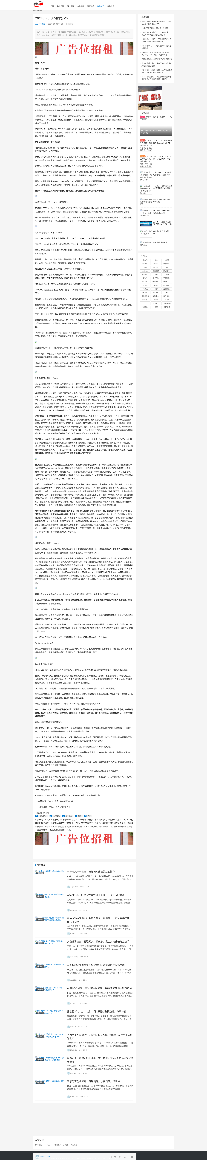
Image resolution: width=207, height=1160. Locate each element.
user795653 (40, 24)
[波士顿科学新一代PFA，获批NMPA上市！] (146, 213)
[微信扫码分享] (115, 1156)
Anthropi (145, 271)
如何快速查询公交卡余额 (146, 300)
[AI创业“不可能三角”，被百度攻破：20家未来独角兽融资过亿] (50, 995)
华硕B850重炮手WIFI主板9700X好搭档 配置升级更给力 (146, 282)
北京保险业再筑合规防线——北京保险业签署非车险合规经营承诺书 (146, 274)
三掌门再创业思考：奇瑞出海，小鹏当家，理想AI (93, 1081)
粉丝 (156, 260)
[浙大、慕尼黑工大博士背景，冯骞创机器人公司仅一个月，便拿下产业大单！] (146, 161)
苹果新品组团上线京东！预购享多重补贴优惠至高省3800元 (167, 278)
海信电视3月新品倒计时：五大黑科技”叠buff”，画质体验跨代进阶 (167, 264)
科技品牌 (70, 6)
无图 (167, 293)
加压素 (167, 260)
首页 (52, 6)
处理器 (167, 300)
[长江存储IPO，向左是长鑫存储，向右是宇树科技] (156, 126)
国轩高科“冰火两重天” (161, 242)
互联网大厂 (43, 816)
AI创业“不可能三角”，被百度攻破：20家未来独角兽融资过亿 (99, 988)
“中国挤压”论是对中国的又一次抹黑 (154, 28)
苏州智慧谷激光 (156, 264)
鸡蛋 (156, 307)
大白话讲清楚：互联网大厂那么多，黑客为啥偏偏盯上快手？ (99, 941)
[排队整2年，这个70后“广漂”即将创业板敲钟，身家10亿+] (50, 1019)
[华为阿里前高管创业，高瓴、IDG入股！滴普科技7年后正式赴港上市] (50, 1042)
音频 (145, 267)
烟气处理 (167, 307)
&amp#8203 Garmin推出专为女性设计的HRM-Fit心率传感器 (167, 285)
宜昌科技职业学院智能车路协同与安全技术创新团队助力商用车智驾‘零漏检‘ (156, 296)
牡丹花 (156, 285)
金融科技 (80, 6)
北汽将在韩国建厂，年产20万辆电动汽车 (156, 303)
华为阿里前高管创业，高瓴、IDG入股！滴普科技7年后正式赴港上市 (99, 1036)
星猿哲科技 (145, 296)
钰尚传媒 (74, 1145)
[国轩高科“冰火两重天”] (146, 245)
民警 (156, 289)
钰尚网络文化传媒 (61, 1145)
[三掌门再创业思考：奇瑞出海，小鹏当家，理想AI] (50, 1089)
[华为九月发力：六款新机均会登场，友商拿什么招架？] (146, 176)
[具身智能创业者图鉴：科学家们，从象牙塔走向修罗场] (50, 972)
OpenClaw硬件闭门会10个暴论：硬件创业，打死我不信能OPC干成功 (98, 920)
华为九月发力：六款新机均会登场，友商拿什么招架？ (162, 174)
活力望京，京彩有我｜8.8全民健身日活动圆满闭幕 (156, 282)
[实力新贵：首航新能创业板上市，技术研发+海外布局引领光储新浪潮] (50, 1065)
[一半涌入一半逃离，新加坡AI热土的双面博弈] (50, 879)
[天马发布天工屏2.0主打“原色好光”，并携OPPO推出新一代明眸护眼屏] (146, 223)
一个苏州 (48, 1145)
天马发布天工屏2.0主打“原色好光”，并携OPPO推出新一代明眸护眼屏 (162, 224)
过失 (145, 303)
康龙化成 (156, 271)
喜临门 (145, 278)
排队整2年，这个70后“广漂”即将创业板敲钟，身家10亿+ (97, 1011)
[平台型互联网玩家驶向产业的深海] (146, 202)
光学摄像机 (167, 303)
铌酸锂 (156, 300)
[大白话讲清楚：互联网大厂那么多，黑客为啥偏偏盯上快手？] (50, 949)
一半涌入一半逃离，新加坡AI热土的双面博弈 (91, 871)
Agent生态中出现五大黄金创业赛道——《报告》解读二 (97, 895)
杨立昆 (145, 260)
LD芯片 (167, 274)
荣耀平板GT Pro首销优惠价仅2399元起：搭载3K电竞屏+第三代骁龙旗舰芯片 (146, 264)
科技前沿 (100, 6)
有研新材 (145, 307)
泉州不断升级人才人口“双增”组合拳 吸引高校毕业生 (156, 278)
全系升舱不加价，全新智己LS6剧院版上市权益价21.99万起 (156, 267)
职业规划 (69, 816)
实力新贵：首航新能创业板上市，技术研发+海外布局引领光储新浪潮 (100, 1060)
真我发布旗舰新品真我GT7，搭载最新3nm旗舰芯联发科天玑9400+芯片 (156, 293)
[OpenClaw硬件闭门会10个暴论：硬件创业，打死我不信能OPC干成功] (50, 926)
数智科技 (90, 6)
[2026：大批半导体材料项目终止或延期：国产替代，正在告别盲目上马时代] (146, 145)
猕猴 (156, 274)
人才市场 (56, 816)
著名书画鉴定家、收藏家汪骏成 (167, 296)
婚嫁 (167, 267)
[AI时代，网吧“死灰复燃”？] (146, 234)
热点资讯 (60, 6)
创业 (89, 816)
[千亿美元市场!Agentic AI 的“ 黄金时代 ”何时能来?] (146, 190)
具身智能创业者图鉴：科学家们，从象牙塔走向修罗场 (96, 965)
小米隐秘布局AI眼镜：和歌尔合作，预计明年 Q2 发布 (146, 289)
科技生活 (110, 6)
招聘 (79, 816)
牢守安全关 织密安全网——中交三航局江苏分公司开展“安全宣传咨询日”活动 (146, 285)
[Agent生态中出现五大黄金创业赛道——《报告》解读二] (50, 902)
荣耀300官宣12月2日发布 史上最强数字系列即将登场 (146, 293)
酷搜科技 (38, 1145)
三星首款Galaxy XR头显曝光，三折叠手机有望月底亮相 (167, 289)
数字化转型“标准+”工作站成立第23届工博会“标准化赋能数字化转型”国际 (167, 271)
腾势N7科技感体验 (167, 282)
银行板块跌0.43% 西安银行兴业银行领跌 (156, 59)
